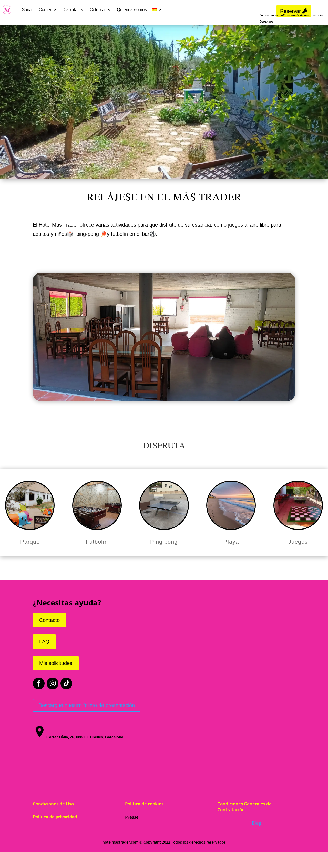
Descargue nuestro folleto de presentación (86, 705)
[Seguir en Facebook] (39, 683)
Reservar (290, 11)
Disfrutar (70, 9)
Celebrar (98, 9)
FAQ (44, 641)
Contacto (49, 620)
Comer (45, 9)
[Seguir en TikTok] (66, 683)
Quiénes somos (132, 9)
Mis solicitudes (55, 663)
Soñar (27, 9)
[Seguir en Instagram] (52, 683)
